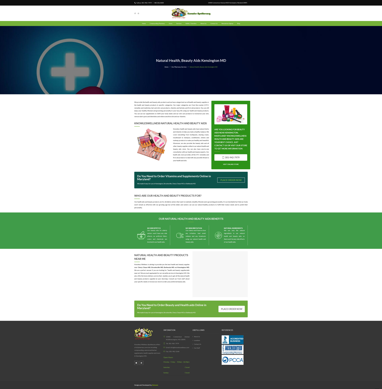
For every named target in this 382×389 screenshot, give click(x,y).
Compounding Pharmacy (157, 23)
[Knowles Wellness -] (191, 13)
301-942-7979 (232, 157)
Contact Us (214, 23)
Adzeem (155, 385)
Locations (197, 340)
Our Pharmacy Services (179, 67)
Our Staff (197, 348)
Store (170, 23)
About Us (203, 23)
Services (179, 23)
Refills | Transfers (191, 23)
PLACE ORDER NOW (231, 180)
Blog (238, 23)
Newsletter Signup (227, 23)
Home (144, 23)
